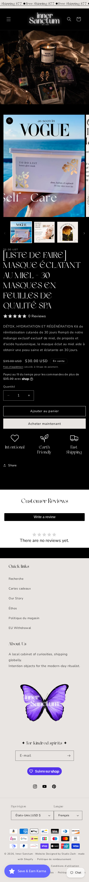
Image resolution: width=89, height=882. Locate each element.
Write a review (45, 517)
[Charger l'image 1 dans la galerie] (21, 232)
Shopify (28, 859)
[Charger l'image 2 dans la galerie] (44, 232)
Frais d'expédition (13, 366)
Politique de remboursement (54, 859)
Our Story (16, 598)
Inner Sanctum (24, 853)
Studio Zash (69, 853)
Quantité (9, 387)
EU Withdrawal (20, 628)
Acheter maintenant (44, 424)
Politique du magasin (24, 618)
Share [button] (12, 465)
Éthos (13, 608)
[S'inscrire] (69, 756)
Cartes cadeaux (20, 588)
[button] (8, 19)
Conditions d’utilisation (65, 866)
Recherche (16, 579)
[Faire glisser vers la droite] (84, 233)
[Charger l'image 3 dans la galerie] (67, 232)
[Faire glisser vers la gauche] (5, 233)
